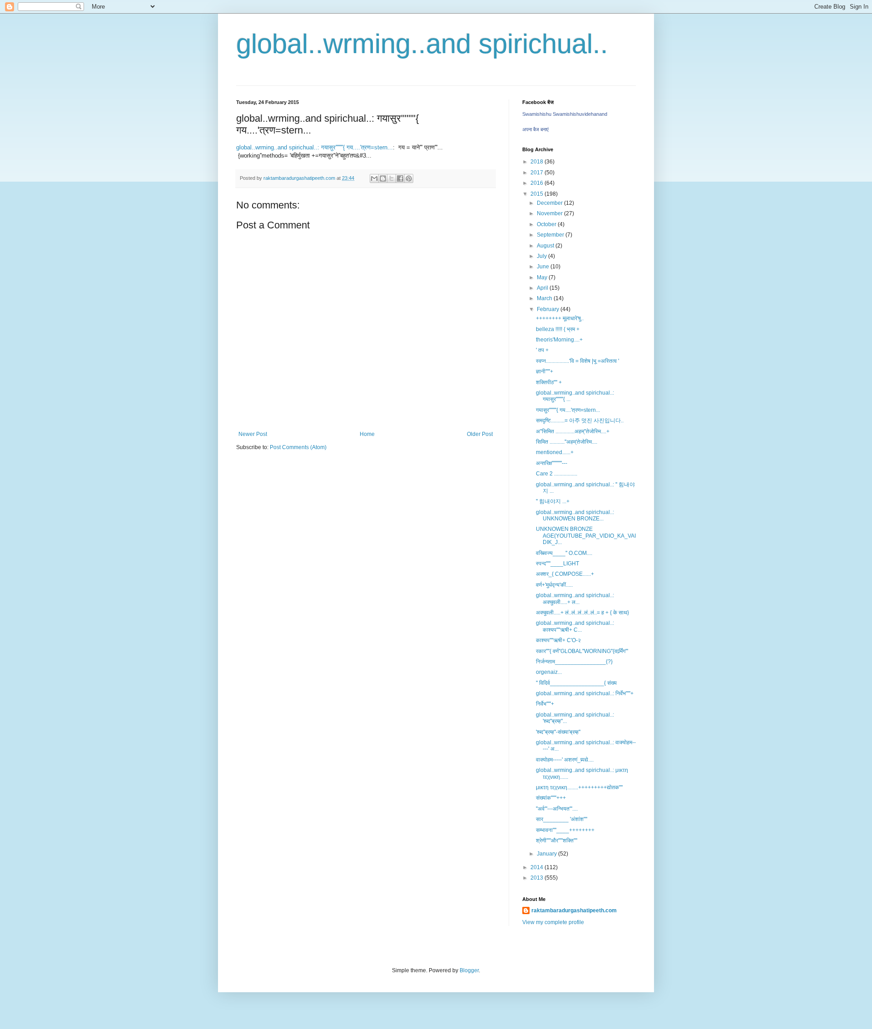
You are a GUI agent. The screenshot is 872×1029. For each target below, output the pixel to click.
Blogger (469, 970)
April (543, 288)
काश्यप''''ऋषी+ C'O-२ (558, 640)
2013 (537, 878)
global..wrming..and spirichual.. (422, 44)
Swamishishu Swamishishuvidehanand (564, 114)
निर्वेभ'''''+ (545, 704)
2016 (537, 183)
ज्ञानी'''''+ (544, 371)
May (543, 277)
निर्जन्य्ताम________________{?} (574, 661)
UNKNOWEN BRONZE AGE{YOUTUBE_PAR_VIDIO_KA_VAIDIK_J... (586, 535)
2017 (537, 172)
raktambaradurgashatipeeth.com (574, 910)
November (550, 213)
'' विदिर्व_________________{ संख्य (576, 683)
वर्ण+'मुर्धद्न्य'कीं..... (554, 585)
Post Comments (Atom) (298, 447)
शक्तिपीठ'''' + (549, 382)
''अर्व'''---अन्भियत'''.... (557, 809)
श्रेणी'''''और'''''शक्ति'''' (556, 840)
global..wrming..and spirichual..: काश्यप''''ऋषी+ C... (575, 626)
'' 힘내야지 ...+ (553, 501)
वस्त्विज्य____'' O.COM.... (564, 553)
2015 (537, 194)
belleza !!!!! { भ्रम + (558, 329)
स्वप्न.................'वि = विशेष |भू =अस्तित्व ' (577, 361)
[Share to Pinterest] (408, 178)
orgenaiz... (549, 672)
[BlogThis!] (382, 178)
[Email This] (374, 178)
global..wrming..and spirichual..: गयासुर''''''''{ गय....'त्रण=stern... (314, 147)
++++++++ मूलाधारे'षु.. (560, 318)
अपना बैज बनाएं (535, 129)
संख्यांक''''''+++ (551, 798)
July (542, 256)
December (550, 203)
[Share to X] (391, 178)
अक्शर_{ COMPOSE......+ (565, 574)
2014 (537, 867)
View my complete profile (553, 922)
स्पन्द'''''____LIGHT (557, 563)
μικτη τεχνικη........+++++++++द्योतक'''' (579, 787)
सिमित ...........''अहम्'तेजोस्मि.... (566, 442)
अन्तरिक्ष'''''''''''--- (551, 463)
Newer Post (252, 434)
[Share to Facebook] (400, 178)
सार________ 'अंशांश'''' (561, 819)
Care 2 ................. (556, 473)
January (547, 854)
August (546, 245)
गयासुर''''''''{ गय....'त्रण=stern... (568, 410)
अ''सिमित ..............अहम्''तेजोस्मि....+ (572, 431)
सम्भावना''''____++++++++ (565, 830)
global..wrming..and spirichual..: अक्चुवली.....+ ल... (575, 598)
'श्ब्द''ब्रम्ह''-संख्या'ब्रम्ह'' (558, 732)
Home (367, 434)
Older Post (480, 434)
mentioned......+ (555, 452)
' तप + (542, 350)
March (545, 298)
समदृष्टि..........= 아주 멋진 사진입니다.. (580, 420)
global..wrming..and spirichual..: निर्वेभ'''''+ (585, 693)
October (547, 224)
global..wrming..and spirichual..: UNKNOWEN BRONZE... (575, 515)
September (551, 235)
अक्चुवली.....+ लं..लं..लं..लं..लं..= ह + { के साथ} (582, 612)
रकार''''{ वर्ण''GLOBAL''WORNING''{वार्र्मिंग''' (582, 651)
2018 (537, 161)
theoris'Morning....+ (559, 339)
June (543, 266)
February (548, 309)
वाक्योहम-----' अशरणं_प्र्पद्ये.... (565, 760)
